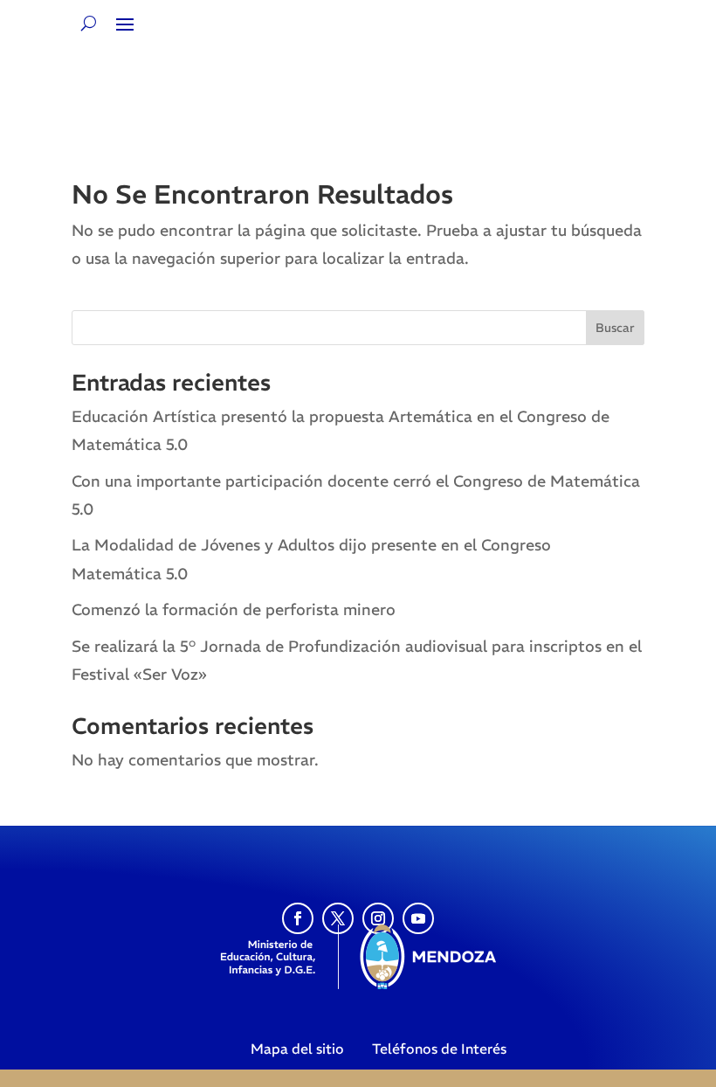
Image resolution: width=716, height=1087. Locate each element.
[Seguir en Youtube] (418, 918)
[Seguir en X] (338, 918)
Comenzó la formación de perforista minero (234, 609)
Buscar (615, 328)
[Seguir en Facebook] (297, 918)
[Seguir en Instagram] (378, 918)
